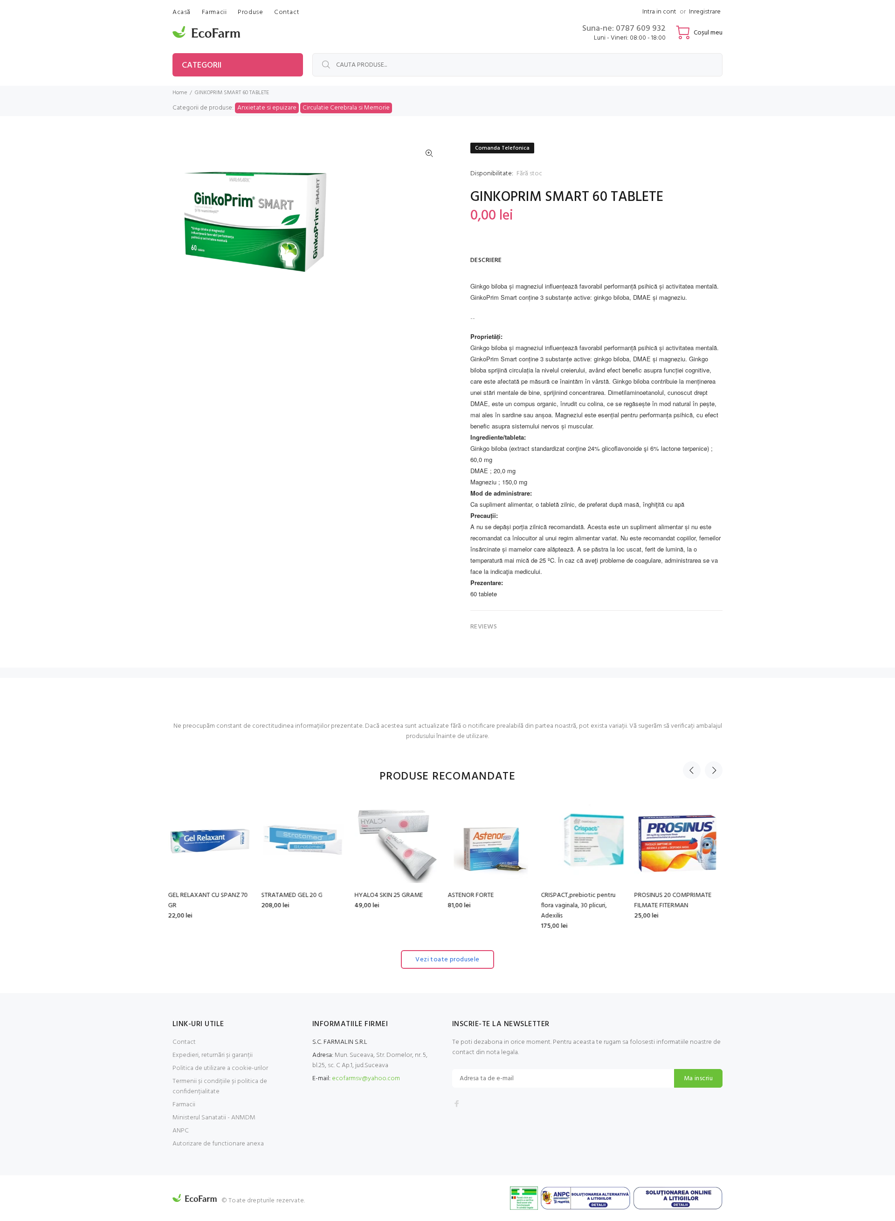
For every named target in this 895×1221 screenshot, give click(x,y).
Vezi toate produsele (447, 959)
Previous (692, 770)
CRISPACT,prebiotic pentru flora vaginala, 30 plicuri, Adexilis (489, 905)
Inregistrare (705, 12)
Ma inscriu (698, 1078)
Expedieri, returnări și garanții (212, 1055)
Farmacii (183, 1104)
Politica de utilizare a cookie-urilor (220, 1068)
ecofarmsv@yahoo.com (366, 1078)
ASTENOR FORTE (382, 895)
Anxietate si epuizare (266, 108)
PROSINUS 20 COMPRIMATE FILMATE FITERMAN (584, 900)
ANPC (180, 1130)
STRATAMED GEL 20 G (203, 895)
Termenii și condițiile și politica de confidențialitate (219, 1086)
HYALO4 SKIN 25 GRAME (300, 895)
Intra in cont (659, 12)
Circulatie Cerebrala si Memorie (346, 108)
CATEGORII (201, 65)
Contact (184, 1042)
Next (714, 770)
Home (179, 92)
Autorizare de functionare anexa (218, 1143)
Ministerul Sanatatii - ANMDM (213, 1117)
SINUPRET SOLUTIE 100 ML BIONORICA (675, 900)
